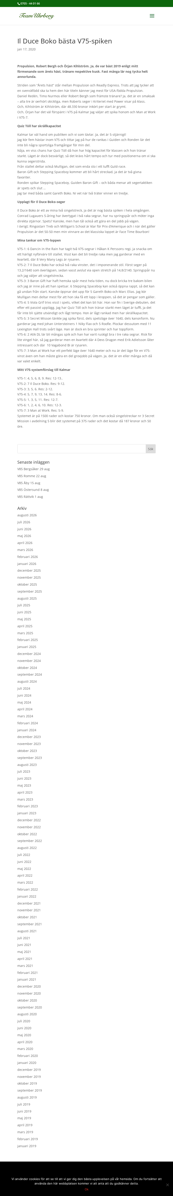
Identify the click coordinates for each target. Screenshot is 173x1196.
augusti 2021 (27, 931)
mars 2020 (25, 1049)
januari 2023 (26, 813)
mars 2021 (25, 966)
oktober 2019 (27, 1083)
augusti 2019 (27, 1097)
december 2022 (29, 820)
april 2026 (24, 543)
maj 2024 (24, 702)
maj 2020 (24, 1035)
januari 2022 (26, 896)
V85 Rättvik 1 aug (30, 496)
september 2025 (29, 591)
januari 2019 (26, 1146)
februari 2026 (27, 557)
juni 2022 (24, 862)
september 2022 (29, 841)
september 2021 (29, 924)
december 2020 (29, 986)
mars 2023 (25, 799)
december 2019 (29, 1069)
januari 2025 (26, 647)
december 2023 (29, 737)
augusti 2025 (27, 598)
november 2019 (29, 1076)
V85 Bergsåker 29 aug (33, 469)
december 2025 (29, 570)
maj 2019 (24, 1118)
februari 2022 (27, 889)
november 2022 (29, 827)
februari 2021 (27, 972)
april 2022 (24, 875)
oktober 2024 (27, 668)
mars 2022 (25, 882)
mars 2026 (25, 550)
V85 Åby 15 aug (28, 483)
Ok (87, 1189)
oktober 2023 (27, 751)
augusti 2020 (27, 1014)
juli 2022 (23, 855)
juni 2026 (24, 529)
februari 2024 (27, 723)
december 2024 (29, 654)
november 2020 (29, 993)
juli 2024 (23, 688)
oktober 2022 (27, 834)
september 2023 (29, 758)
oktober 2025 (27, 584)
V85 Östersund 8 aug (33, 489)
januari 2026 (26, 564)
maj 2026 (24, 536)
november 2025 (29, 577)
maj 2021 (24, 952)
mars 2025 (25, 633)
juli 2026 (23, 522)
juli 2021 (23, 938)
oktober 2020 (27, 1000)
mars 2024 (25, 716)
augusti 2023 (27, 765)
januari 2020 (26, 1063)
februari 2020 (27, 1056)
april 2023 (24, 792)
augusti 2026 (27, 515)
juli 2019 (23, 1104)
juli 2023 (23, 771)
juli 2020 (23, 1021)
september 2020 (29, 1007)
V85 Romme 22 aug (31, 476)
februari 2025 (27, 640)
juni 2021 (24, 945)
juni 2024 (24, 695)
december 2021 (29, 903)
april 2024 (24, 709)
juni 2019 (24, 1111)
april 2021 (24, 959)
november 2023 (29, 744)
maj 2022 (24, 869)
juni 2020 (24, 1028)
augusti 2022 (27, 848)
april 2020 (24, 1042)
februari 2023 (27, 806)
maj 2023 (24, 785)
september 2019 (29, 1090)
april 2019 (24, 1125)
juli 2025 (23, 605)
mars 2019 (25, 1132)
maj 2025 (24, 619)
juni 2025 (24, 612)
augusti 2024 (27, 681)
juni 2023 (24, 778)
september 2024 (29, 674)
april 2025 (24, 626)
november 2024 (29, 661)
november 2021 (29, 910)
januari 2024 (26, 730)
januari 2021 (26, 979)
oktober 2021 (27, 917)
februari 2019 (27, 1139)
